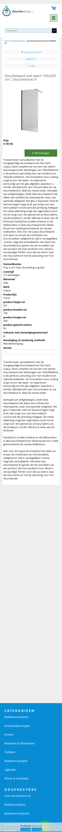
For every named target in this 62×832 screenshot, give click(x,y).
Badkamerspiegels (16, 761)
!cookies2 (35, 825)
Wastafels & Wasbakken (20, 743)
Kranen (9, 734)
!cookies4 (37, 829)
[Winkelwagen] (54, 8)
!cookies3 (26, 829)
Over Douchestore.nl (18, 796)
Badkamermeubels (16, 717)
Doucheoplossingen (18, 41)
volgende (29, 59)
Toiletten (10, 752)
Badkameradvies (15, 804)
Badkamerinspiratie (17, 813)
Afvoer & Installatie (16, 778)
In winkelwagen (41, 153)
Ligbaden (10, 769)
